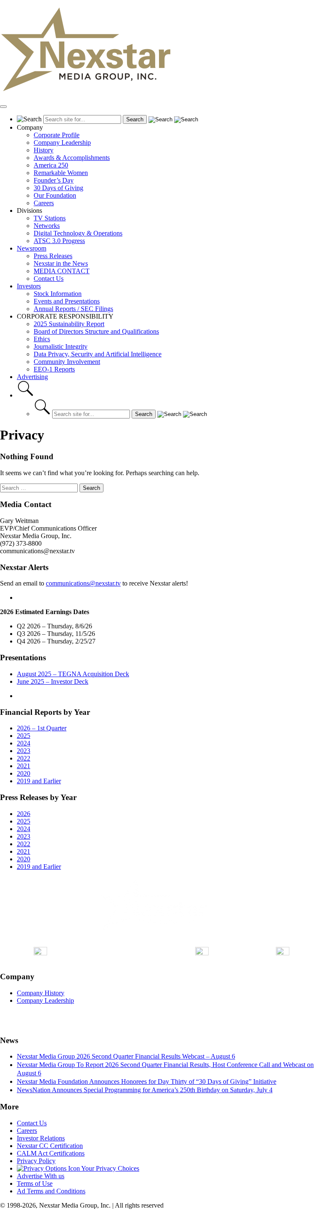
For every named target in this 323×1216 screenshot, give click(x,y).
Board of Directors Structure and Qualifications (96, 331)
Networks (47, 225)
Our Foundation (55, 195)
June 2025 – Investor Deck (52, 681)
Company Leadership (62, 142)
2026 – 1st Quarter (41, 728)
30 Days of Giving (58, 187)
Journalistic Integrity (60, 346)
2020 (23, 773)
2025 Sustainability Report (69, 323)
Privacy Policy (36, 1160)
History (43, 150)
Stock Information (58, 293)
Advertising (32, 376)
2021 (23, 765)
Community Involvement (67, 361)
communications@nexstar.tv (83, 583)
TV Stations (50, 218)
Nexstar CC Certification (50, 1145)
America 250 (51, 165)
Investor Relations (41, 1138)
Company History (40, 992)
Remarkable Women (61, 172)
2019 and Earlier (39, 781)
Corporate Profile (56, 135)
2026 (23, 813)
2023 (23, 750)
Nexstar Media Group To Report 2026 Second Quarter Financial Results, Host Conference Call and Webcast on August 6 (165, 1069)
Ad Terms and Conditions (51, 1191)
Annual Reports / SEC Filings (73, 308)
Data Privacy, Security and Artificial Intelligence (98, 354)
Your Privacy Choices (109, 1168)
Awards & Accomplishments (72, 157)
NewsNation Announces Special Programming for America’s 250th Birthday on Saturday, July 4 (145, 1089)
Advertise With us (40, 1175)
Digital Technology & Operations (78, 233)
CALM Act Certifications (51, 1153)
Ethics (42, 339)
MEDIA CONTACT (62, 271)
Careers (44, 203)
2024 (23, 743)
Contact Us (49, 278)
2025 (23, 735)
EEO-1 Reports (54, 369)
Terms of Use (35, 1183)
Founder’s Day (54, 180)
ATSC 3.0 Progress (59, 240)
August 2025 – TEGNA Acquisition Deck (73, 673)
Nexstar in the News (61, 263)
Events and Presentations (67, 301)
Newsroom (31, 248)
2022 (23, 758)
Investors (29, 286)
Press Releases (53, 255)
